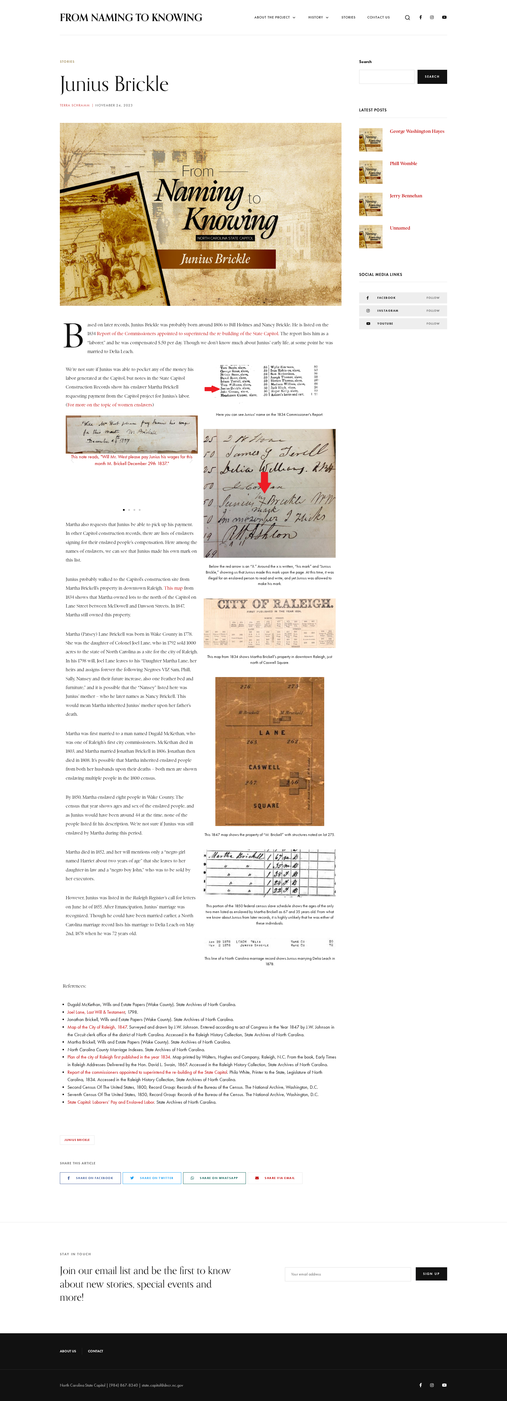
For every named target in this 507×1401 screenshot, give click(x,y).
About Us (68, 1351)
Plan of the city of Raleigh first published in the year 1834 (118, 1057)
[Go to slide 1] (124, 510)
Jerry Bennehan (406, 196)
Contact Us (378, 17)
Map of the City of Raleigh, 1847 (97, 1027)
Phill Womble (403, 163)
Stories (349, 17)
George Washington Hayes (417, 131)
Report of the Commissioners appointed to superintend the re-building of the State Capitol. (187, 333)
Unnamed (400, 228)
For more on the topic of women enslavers (109, 405)
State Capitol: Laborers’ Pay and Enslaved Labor (110, 1102)
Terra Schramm (75, 105)
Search (365, 61)
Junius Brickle (77, 1140)
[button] (72, 460)
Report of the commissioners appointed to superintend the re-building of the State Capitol (147, 1072)
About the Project (272, 17)
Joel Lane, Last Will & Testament (96, 1012)
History (315, 17)
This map (173, 588)
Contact (95, 1351)
